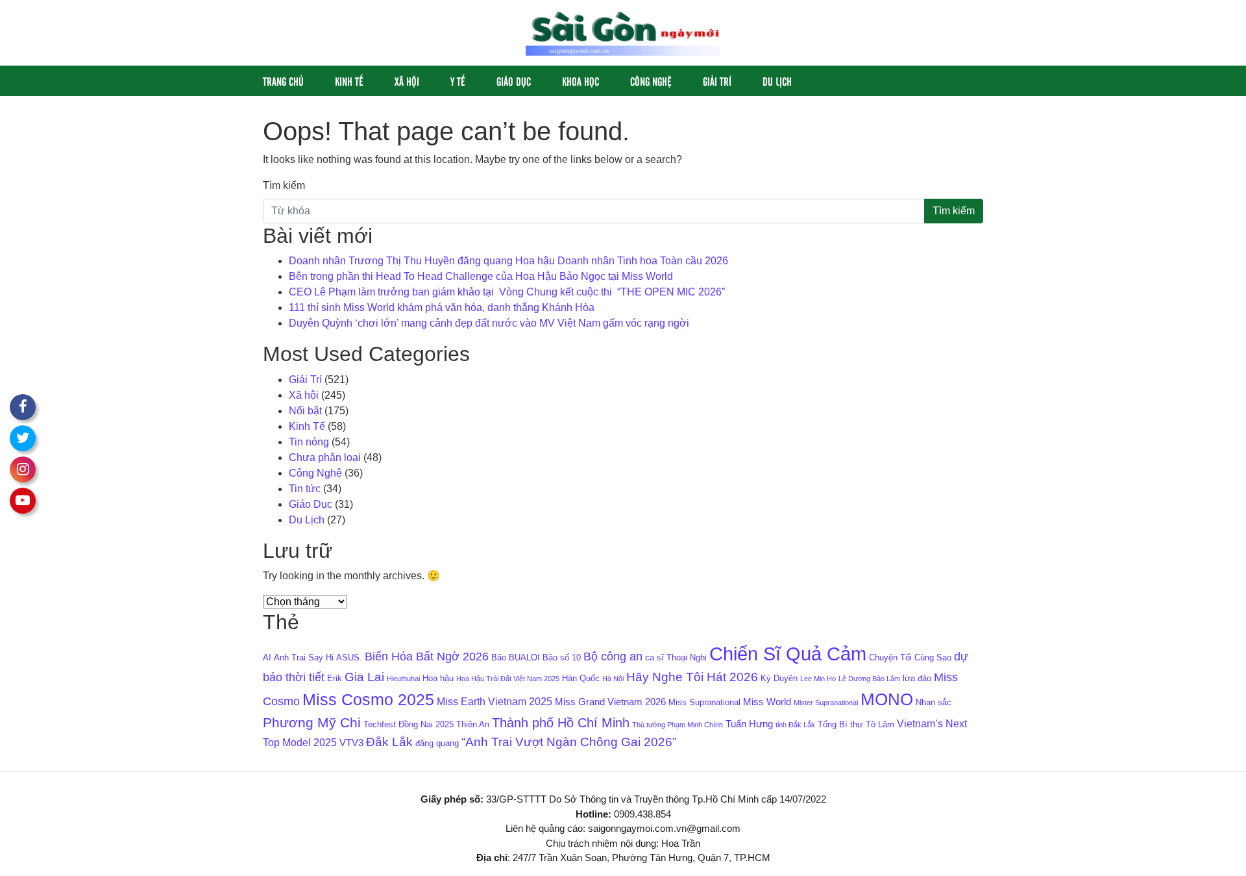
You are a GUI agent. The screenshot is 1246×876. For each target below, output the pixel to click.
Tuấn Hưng (749, 724)
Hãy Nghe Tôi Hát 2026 (692, 677)
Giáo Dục (513, 80)
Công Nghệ (651, 80)
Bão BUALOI (515, 657)
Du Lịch (777, 80)
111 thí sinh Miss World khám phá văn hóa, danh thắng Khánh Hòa (441, 307)
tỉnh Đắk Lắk (795, 725)
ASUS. (349, 657)
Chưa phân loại (325, 457)
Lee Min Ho (818, 678)
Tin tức (305, 488)
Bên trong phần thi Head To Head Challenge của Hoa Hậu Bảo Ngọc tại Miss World (481, 276)
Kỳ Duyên (779, 678)
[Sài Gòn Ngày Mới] (623, 32)
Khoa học (580, 80)
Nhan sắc (933, 702)
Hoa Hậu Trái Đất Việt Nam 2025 (507, 678)
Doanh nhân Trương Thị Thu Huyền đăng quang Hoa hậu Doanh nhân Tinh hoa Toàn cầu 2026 (508, 260)
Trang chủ (283, 80)
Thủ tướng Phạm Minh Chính (677, 725)
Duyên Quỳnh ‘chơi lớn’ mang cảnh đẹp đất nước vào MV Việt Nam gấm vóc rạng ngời (489, 323)
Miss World (767, 702)
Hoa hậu (438, 678)
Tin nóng (309, 441)
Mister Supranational (826, 703)
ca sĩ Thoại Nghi (676, 657)
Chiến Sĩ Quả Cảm (787, 653)
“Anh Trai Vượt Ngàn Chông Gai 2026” (568, 742)
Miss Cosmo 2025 (368, 699)
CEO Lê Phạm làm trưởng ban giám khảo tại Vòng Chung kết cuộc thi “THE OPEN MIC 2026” (507, 291)
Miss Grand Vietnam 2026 (610, 702)
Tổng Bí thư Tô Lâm (856, 724)
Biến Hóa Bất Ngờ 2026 (427, 656)
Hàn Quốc (581, 678)
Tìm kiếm (284, 185)
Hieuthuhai (403, 678)
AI (267, 657)
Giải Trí (717, 80)
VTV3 (351, 743)
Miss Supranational (704, 702)
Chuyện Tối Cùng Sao (910, 657)
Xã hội (407, 80)
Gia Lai (364, 677)
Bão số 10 (562, 657)
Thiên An (472, 724)
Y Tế (457, 80)
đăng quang (437, 743)
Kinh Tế (349, 80)
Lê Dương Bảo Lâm (869, 678)
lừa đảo (917, 678)
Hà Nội (613, 678)
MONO (887, 699)
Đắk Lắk (389, 742)
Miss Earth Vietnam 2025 (494, 701)
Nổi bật (305, 410)
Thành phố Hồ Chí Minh (560, 723)
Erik (334, 678)
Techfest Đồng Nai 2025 (408, 724)
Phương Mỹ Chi (312, 723)
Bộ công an (612, 656)
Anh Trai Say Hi (304, 657)
